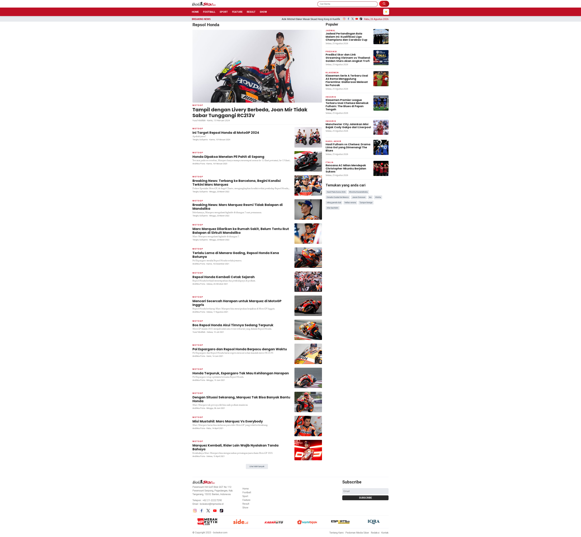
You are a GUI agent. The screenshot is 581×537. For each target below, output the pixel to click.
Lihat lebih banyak (256, 466)
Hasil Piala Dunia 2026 (336, 192)
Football (209, 11)
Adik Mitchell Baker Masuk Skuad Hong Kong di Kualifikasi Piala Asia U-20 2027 (274, 19)
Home (195, 11)
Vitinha (378, 197)
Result (251, 11)
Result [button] (245, 503)
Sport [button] (245, 496)
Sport (224, 11)
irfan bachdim (332, 208)
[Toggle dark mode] (386, 12)
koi (370, 197)
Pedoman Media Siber (357, 532)
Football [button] (246, 492)
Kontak (385, 532)
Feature (237, 11)
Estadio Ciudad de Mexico (338, 197)
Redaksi (375, 532)
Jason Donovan (358, 197)
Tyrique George (366, 203)
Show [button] (245, 507)
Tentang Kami (336, 532)
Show (263, 11)
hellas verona (350, 203)
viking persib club (334, 203)
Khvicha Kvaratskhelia (358, 192)
